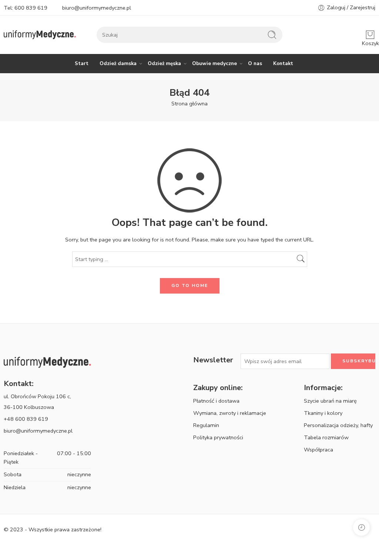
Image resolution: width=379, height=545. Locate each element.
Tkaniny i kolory (323, 413)
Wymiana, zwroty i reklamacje (229, 413)
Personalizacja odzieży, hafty (338, 425)
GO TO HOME (189, 285)
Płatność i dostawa (216, 400)
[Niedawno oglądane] (361, 527)
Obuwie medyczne (214, 63)
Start (81, 63)
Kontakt (283, 63)
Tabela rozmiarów (326, 437)
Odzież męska (164, 63)
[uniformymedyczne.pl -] (40, 35)
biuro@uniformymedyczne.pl (96, 7)
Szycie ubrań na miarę (330, 400)
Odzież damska (118, 63)
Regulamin (206, 425)
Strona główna (189, 103)
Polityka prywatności (218, 437)
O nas (255, 63)
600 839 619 (30, 7)
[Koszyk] (370, 35)
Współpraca (318, 449)
